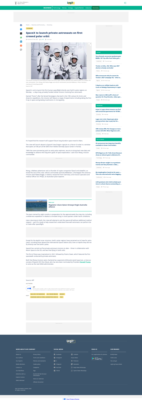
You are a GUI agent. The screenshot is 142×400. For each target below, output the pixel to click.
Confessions (99, 177)
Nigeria (98, 80)
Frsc (61, 297)
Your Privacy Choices (72, 399)
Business (47, 8)
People (98, 100)
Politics (98, 71)
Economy (96, 8)
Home (27, 25)
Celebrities (98, 61)
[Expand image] (89, 44)
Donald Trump (85, 262)
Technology (56, 8)
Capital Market (79, 8)
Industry (88, 8)
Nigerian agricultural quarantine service (44, 297)
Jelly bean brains (52, 294)
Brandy (62, 294)
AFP (43, 39)
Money (64, 8)
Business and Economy (38, 25)
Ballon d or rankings (38, 294)
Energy (70, 8)
